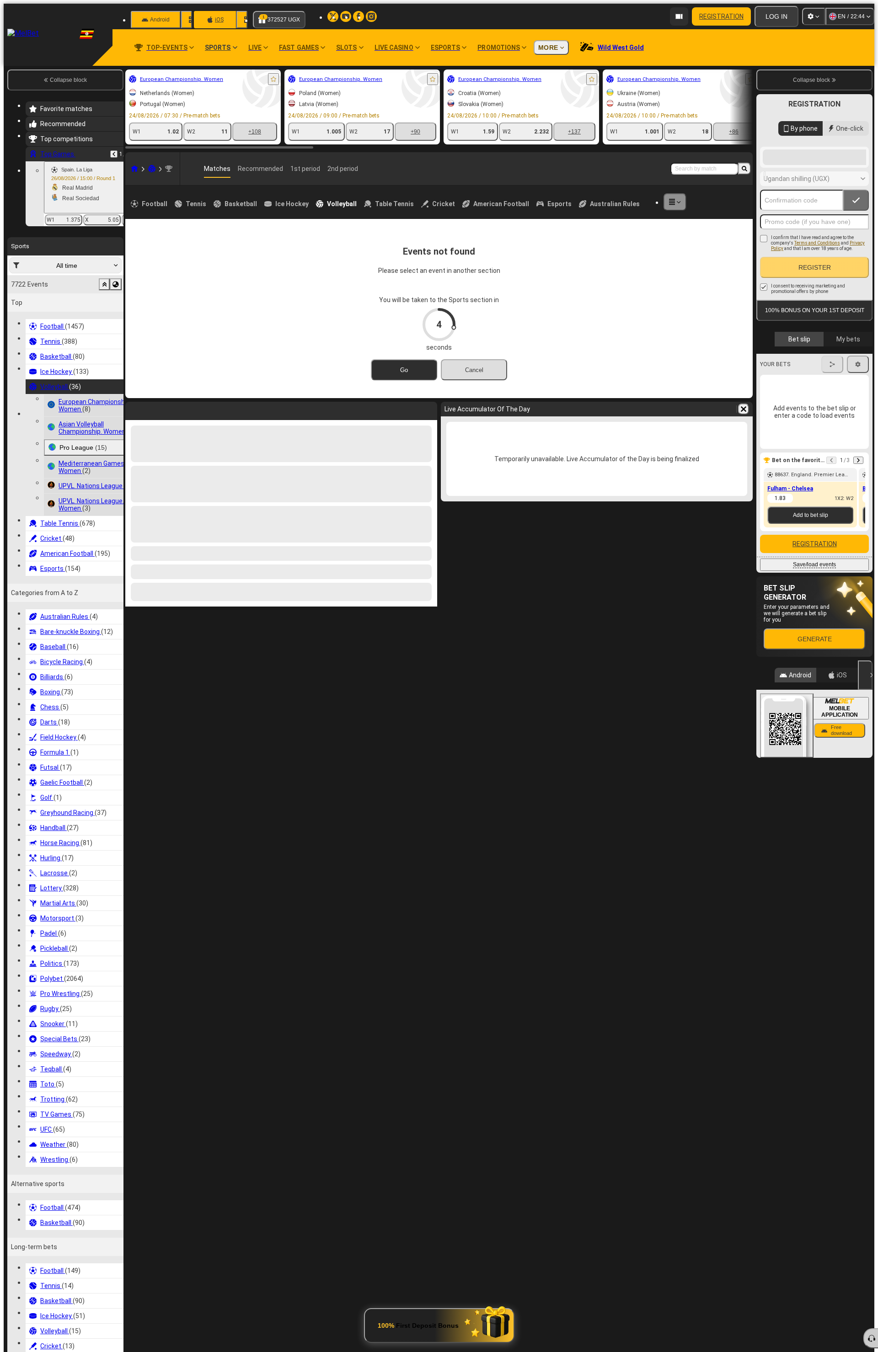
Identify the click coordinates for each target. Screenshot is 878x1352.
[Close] (865, 748)
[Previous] (114, 154)
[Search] (744, 169)
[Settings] (813, 16)
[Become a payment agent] (679, 16)
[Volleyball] (151, 169)
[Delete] (428, 409)
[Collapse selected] (104, 284)
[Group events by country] (116, 284)
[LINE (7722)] (134, 169)
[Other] (675, 202)
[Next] (156, 409)
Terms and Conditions (817, 316)
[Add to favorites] (273, 79)
